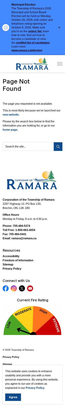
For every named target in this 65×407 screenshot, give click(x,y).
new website (11, 114)
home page (10, 129)
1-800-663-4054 (25, 230)
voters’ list (34, 31)
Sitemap (8, 264)
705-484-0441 (17, 234)
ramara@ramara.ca (23, 238)
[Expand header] (60, 63)
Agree (13, 397)
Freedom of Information (18, 260)
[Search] (58, 146)
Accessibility (11, 256)
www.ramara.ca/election (26, 50)
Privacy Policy (35, 387)
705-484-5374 (21, 225)
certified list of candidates (33, 42)
